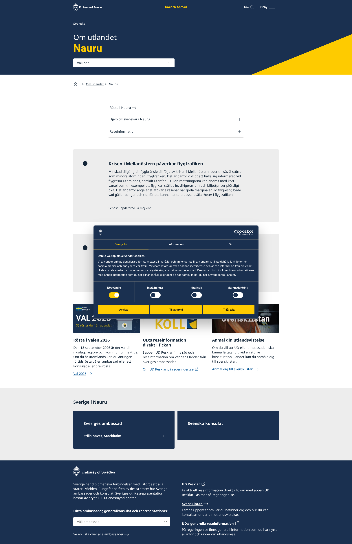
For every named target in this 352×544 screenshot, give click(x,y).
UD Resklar (191, 484)
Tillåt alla (228, 309)
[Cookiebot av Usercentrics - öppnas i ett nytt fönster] (238, 232)
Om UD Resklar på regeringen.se (168, 369)
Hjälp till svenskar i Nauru (130, 119)
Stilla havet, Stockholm (102, 436)
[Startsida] (77, 84)
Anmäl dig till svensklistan (232, 369)
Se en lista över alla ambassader (98, 534)
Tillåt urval (176, 309)
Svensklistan (192, 503)
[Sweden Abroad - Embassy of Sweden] (91, 7)
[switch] (155, 295)
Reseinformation (122, 131)
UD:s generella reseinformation (208, 523)
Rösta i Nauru (120, 107)
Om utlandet (95, 84)
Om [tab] (231, 244)
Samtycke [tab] (121, 244)
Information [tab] (176, 244)
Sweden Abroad (176, 7)
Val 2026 (79, 373)
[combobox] (124, 62)
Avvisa (123, 309)
